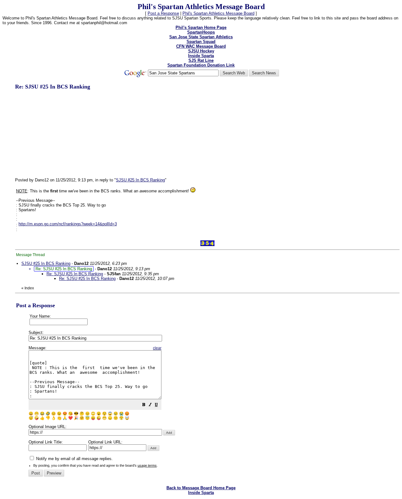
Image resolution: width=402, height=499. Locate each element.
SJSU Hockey (201, 51)
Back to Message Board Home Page (201, 488)
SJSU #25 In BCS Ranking (140, 180)
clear (157, 348)
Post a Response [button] (163, 13)
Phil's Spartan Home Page (201, 27)
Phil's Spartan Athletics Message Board (218, 13)
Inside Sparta (201, 55)
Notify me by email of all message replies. (74, 458)
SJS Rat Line (201, 60)
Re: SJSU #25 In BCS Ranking (74, 273)
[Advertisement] (62, 133)
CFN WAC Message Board (201, 46)
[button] (143, 405)
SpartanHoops (201, 32)
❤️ (70, 418)
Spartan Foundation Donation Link (201, 65)
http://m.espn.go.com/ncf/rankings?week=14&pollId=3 (68, 224)
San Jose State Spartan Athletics (201, 37)
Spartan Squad (201, 41)
